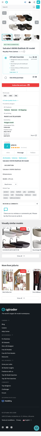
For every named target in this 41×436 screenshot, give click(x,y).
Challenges (5, 389)
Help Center (6, 331)
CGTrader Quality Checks (10, 100)
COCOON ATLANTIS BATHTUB (11, 250)
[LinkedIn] (3, 427)
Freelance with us (7, 371)
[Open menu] (2, 2)
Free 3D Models (7, 350)
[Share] (33, 89)
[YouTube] (7, 427)
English (26, 420)
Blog (3, 324)
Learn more (13, 72)
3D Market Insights (8, 368)
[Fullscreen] (4, 13)
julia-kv (14, 145)
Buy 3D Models (6, 335)
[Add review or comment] (37, 203)
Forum (4, 393)
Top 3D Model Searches (9, 375)
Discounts (5, 357)
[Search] (38, 7)
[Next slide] (37, 22)
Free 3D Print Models (8, 353)
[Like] (8, 89)
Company (4, 320)
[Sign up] (38, 2)
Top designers (6, 386)
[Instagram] (11, 427)
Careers (4, 328)
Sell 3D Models (6, 360)
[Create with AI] (25, 2)
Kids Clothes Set (7, 292)
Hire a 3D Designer (8, 346)
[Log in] (34, 2)
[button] (34, 7)
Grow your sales (7, 364)
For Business (6, 339)
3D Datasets (6, 342)
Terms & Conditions (8, 420)
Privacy (18, 420)
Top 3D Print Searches (9, 379)
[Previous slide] (4, 22)
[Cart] (29, 2)
